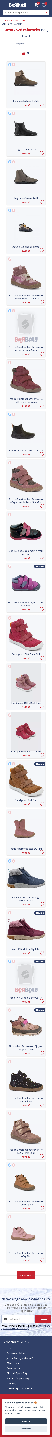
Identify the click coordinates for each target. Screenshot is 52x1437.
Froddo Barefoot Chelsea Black (26, 450)
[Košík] (36, 5)
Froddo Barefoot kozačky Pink (26, 848)
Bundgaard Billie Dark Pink (26, 751)
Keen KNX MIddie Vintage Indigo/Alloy (26, 899)
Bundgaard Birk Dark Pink (26, 654)
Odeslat (43, 1319)
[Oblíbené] (44, 5)
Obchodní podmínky (17, 1373)
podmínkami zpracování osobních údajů (25, 1327)
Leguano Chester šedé (26, 198)
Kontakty (11, 1383)
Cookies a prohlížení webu (20, 1388)
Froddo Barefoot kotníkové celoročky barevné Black (26, 349)
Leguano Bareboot (26, 149)
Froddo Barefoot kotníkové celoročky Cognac (26, 1203)
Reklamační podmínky (18, 1378)
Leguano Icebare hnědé (26, 100)
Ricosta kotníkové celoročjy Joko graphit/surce (26, 1048)
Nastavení (26, 1429)
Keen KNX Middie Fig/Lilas (26, 949)
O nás (9, 1348)
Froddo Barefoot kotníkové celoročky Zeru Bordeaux (26, 400)
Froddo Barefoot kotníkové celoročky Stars (26, 1100)
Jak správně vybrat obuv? (20, 1358)
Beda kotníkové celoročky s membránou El (26, 552)
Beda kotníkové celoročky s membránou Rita (26, 604)
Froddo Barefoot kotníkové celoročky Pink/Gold (26, 1151)
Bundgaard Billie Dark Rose (26, 702)
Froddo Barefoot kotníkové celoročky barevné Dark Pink (26, 297)
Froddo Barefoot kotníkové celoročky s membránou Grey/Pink (26, 501)
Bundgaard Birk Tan (26, 800)
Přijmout (26, 1421)
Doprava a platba (16, 1353)
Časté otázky (13, 1368)
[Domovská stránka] (17, 8)
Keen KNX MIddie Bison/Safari (26, 997)
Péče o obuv (13, 1363)
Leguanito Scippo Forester (26, 246)
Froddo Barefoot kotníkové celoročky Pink (26, 1255)
